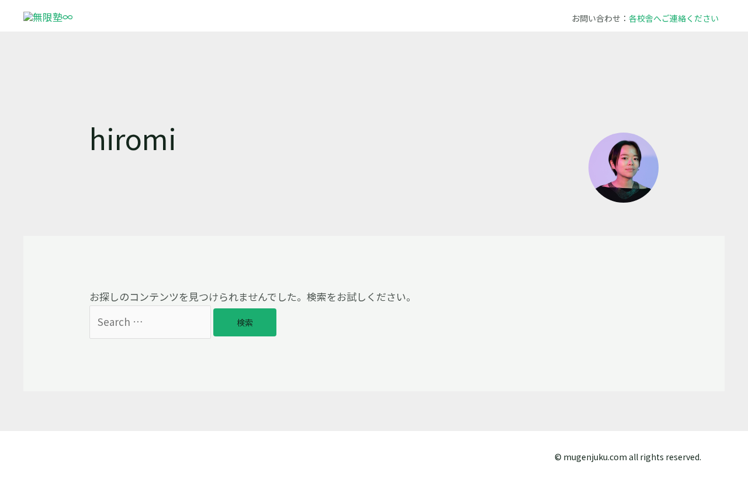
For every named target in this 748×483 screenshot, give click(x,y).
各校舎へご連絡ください (674, 18)
